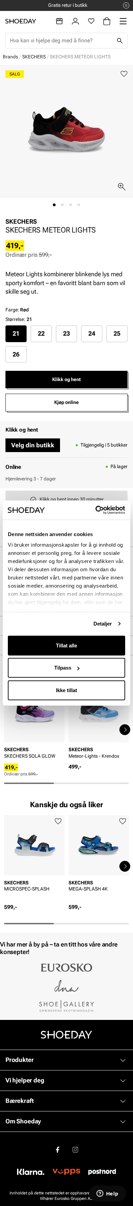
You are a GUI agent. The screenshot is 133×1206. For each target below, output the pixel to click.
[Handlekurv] (107, 21)
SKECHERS (34, 56)
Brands (10, 56)
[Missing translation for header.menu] (123, 21)
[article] (34, 722)
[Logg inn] (75, 21)
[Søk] (119, 40)
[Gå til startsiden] (20, 21)
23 (66, 333)
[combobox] (61, 40)
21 (16, 333)
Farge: (17, 309)
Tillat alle (66, 645)
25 (117, 333)
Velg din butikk (32, 445)
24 (91, 333)
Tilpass (62, 668)
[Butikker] (59, 21)
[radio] (16, 333)
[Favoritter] (91, 21)
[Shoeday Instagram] (75, 1149)
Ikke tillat (66, 690)
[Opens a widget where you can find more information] (107, 1194)
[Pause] (126, 5)
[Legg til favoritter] (124, 74)
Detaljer (102, 624)
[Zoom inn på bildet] (122, 187)
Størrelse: (15, 319)
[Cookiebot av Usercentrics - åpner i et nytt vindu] (95, 510)
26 (16, 354)
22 (41, 333)
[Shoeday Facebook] (57, 1149)
